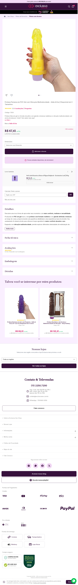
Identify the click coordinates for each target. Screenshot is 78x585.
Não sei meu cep (10, 199)
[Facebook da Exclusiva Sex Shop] (42, 465)
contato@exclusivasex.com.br (39, 396)
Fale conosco (39, 408)
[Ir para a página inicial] (37, 6)
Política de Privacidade (11, 443)
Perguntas (28, 108)
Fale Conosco (8, 455)
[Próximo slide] (72, 171)
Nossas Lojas (8, 424)
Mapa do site (8, 449)
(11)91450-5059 (42, 400)
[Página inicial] (5, 16)
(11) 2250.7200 (39, 385)
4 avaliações (19, 108)
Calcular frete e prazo (12, 191)
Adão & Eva (13, 123)
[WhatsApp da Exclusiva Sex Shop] (35, 465)
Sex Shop (11, 16)
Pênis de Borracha (21, 16)
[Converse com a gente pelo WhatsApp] (73, 580)
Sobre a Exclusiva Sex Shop (13, 418)
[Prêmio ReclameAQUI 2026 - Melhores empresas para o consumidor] (29, 561)
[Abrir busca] (69, 6)
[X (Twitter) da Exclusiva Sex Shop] (49, 465)
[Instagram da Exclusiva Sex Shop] (28, 465)
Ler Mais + (8, 120)
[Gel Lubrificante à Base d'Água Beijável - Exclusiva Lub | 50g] (15, 178)
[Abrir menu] (5, 6)
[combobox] (39, 145)
